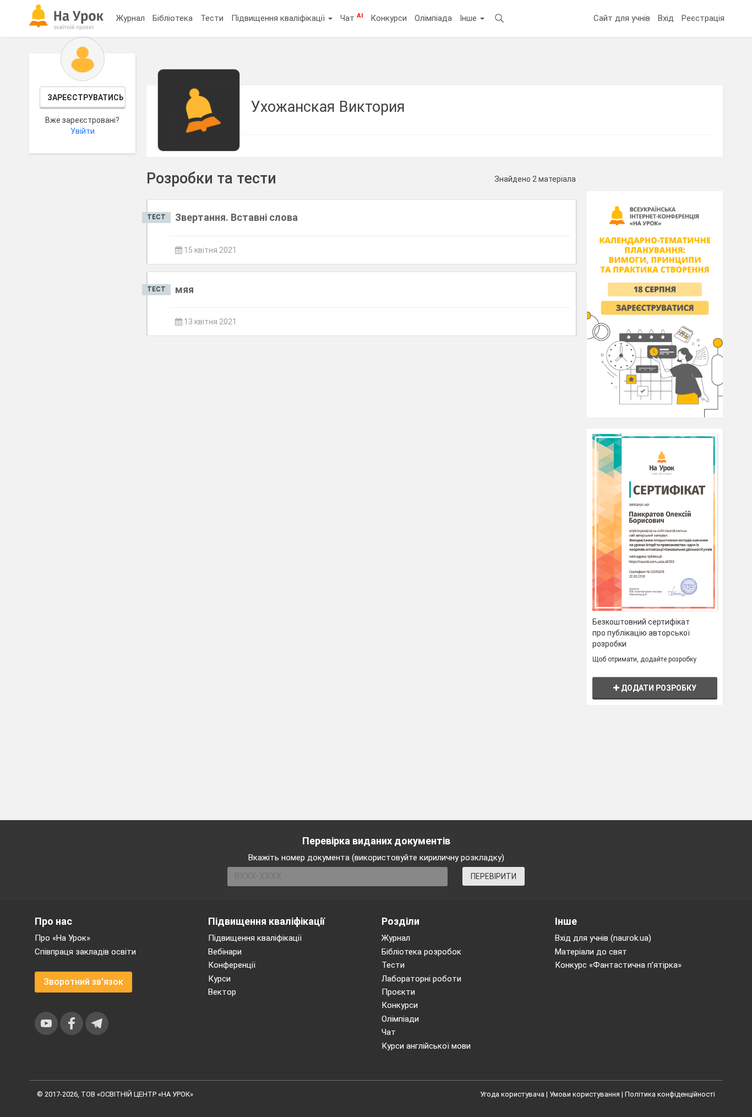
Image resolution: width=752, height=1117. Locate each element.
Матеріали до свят (591, 952)
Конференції (231, 965)
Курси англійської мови (426, 1046)
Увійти (82, 131)
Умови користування (584, 1094)
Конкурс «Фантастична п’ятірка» (618, 965)
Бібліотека (172, 18)
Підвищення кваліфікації (279, 18)
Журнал (130, 18)
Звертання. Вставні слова (236, 217)
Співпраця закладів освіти (85, 952)
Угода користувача (512, 1094)
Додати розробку (657, 688)
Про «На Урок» (62, 938)
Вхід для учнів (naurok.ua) (603, 938)
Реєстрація (703, 18)
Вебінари (225, 952)
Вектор (222, 992)
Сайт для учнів (621, 18)
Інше (469, 18)
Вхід (666, 18)
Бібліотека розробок (421, 952)
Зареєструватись (85, 97)
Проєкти (398, 992)
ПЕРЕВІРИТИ (493, 876)
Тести (212, 18)
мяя (184, 289)
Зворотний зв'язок (83, 982)
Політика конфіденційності (670, 1094)
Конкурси (388, 18)
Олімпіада (433, 18)
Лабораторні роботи (421, 979)
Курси (219, 979)
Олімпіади (400, 1019)
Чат (351, 17)
